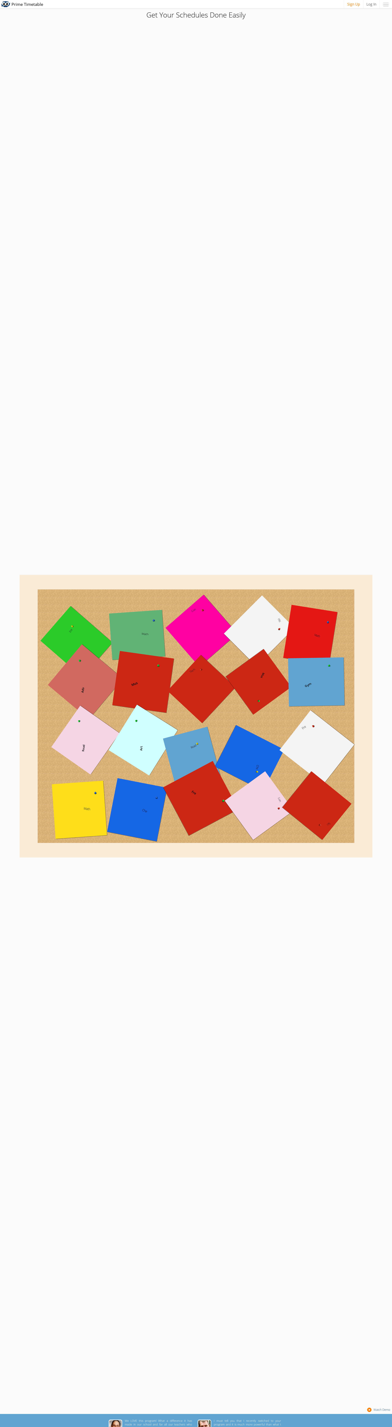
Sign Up (353, 4)
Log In (371, 4)
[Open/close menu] (386, 4)
